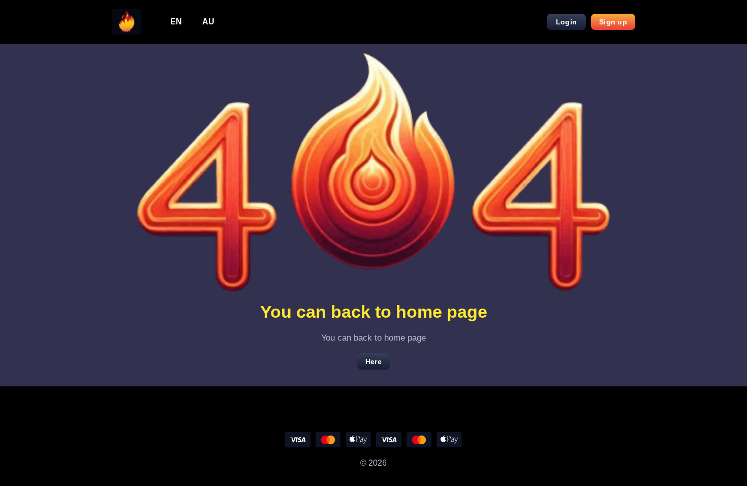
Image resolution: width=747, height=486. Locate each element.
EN (176, 21)
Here (373, 361)
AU (208, 21)
